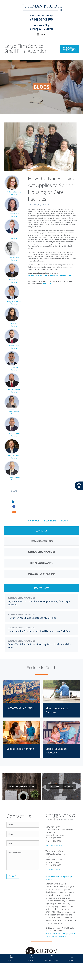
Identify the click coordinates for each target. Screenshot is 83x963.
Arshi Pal (14, 324)
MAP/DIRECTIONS (53, 845)
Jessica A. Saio (14, 214)
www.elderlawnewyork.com (60, 275)
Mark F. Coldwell (14, 390)
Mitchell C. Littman (13, 456)
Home (48, 933)
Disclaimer (52, 936)
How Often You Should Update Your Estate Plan (32, 617)
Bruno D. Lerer (14, 280)
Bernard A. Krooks (14, 478)
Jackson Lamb (14, 236)
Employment (69, 933)
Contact (14, 194)
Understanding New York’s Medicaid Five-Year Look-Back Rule (39, 631)
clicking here (47, 283)
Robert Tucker (14, 258)
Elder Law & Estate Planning (21, 598)
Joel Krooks (14, 368)
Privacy (62, 936)
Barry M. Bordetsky (14, 302)
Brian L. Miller (14, 346)
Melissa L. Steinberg (14, 192)
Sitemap (57, 933)
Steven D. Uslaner (14, 434)
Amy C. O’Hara (14, 412)
